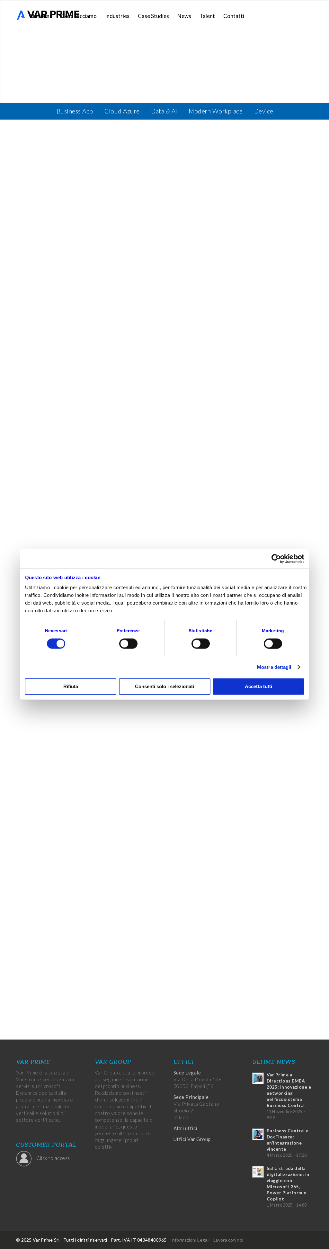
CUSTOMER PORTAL (46, 1145)
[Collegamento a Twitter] (289, 16)
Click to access (53, 1158)
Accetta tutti (258, 686)
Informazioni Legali (189, 1240)
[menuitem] (41, 16)
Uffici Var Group (192, 1139)
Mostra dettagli (274, 667)
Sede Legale (187, 1072)
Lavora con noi (228, 1240)
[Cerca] (254, 16)
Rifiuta (70, 686)
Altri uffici (185, 1128)
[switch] (128, 643)
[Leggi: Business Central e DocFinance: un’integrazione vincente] (258, 1134)
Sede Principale (191, 1097)
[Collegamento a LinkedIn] (298, 16)
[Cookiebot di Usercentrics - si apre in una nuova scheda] (276, 558)
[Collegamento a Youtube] (308, 16)
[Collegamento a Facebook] (279, 16)
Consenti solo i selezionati (164, 686)
